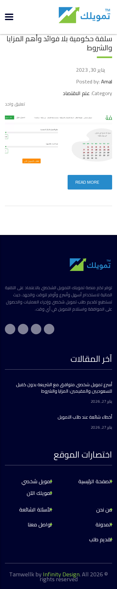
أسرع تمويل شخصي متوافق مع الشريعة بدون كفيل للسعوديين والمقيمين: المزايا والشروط (64, 387)
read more (87, 182)
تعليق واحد (15, 104)
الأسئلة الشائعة (35, 509)
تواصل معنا (40, 524)
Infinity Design (61, 574)
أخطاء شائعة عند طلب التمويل (85, 417)
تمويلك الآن (39, 493)
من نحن (104, 509)
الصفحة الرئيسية (95, 481)
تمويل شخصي (36, 481)
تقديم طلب (100, 539)
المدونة (104, 524)
